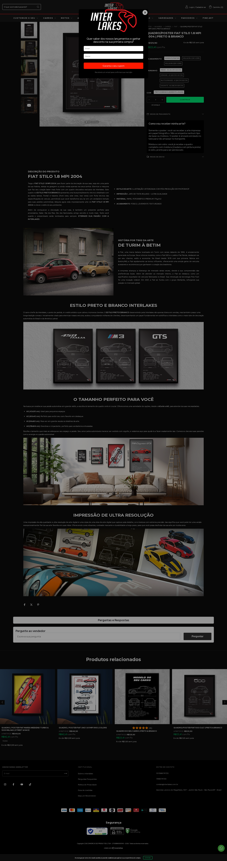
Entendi (148, 858)
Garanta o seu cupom (113, 65)
